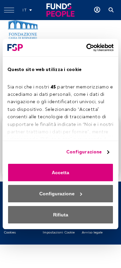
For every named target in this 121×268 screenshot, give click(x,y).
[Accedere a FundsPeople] (97, 10)
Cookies (10, 232)
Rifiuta (60, 214)
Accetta (60, 172)
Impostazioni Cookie (59, 232)
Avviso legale (92, 232)
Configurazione (84, 152)
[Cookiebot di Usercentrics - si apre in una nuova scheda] (86, 48)
